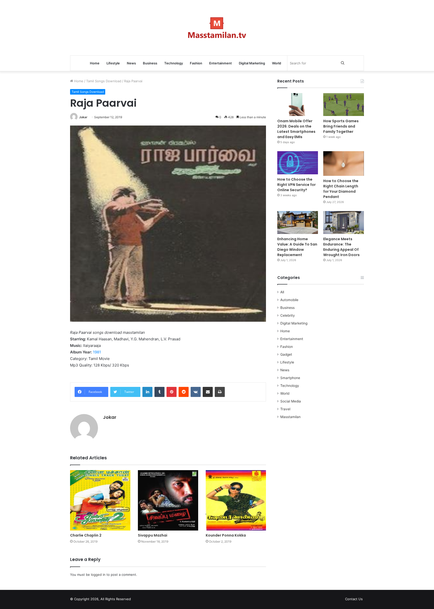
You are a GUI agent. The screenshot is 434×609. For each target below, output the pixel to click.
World (276, 63)
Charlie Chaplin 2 (85, 535)
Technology (173, 63)
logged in (98, 575)
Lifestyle (113, 63)
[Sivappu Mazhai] (168, 500)
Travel (285, 409)
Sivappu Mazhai (152, 535)
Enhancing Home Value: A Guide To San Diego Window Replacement (297, 246)
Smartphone (290, 378)
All (282, 292)
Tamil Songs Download (103, 81)
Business (150, 63)
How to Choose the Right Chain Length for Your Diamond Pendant (340, 188)
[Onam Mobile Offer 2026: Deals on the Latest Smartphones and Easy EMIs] (297, 104)
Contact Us (354, 599)
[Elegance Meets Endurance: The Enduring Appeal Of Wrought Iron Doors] (343, 222)
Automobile (289, 300)
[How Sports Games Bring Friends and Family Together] (343, 104)
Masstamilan (290, 417)
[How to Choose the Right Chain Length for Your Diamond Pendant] (343, 163)
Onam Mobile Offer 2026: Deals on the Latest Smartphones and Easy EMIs (296, 128)
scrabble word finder (138, 599)
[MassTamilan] (217, 27)
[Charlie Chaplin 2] (100, 500)
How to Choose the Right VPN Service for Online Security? (296, 184)
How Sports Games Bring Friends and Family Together (341, 126)
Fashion (196, 63)
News (131, 63)
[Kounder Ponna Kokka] (236, 500)
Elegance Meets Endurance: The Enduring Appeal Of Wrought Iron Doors (341, 246)
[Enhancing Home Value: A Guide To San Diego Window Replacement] (297, 222)
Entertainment (220, 63)
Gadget (286, 354)
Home (94, 63)
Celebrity (287, 315)
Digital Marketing (252, 63)
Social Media (290, 401)
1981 (97, 352)
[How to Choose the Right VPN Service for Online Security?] (297, 162)
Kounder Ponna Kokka (226, 535)
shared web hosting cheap (147, 599)
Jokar (83, 117)
